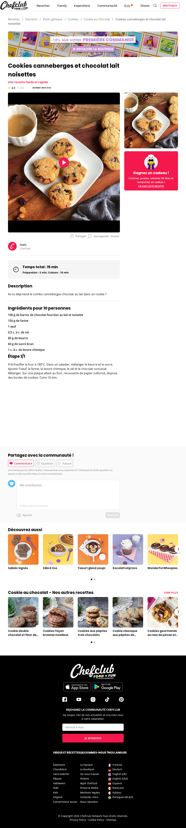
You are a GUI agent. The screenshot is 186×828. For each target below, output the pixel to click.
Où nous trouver (89, 774)
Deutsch (117, 769)
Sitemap (111, 819)
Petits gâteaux (52, 19)
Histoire (84, 778)
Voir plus (171, 592)
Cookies (73, 19)
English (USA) (120, 778)
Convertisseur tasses (65, 801)
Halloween (59, 783)
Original (57, 797)
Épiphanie (59, 764)
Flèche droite (178, 549)
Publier (112, 515)
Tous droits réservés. (115, 816)
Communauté (107, 6)
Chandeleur (60, 769)
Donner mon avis (42, 87)
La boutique (87, 769)
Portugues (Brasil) (122, 797)
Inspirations (82, 6)
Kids (55, 792)
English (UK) (119, 774)
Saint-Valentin (61, 774)
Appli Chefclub (88, 783)
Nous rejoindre (89, 801)
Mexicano (118, 788)
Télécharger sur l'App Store (77, 686)
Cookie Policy (96, 819)
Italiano (116, 792)
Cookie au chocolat (97, 19)
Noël (55, 788)
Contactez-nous (89, 797)
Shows (144, 6)
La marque (86, 764)
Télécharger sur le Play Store (107, 686)
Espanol (117, 783)
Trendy (62, 6)
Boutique (170, 5)
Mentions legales (90, 792)
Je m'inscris (93, 738)
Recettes (43, 6)
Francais (117, 764)
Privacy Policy (78, 819)
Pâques (57, 778)
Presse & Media (89, 788)
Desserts (31, 19)
